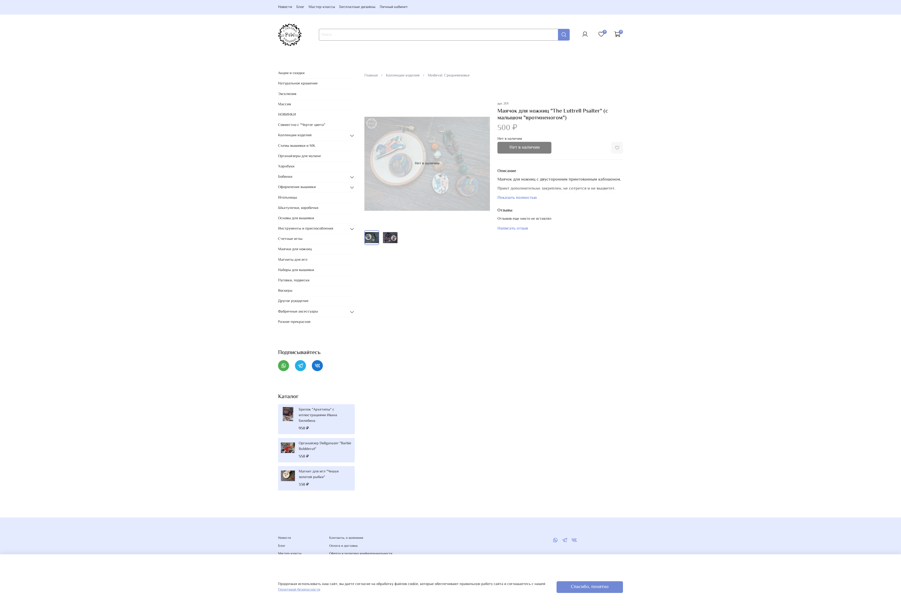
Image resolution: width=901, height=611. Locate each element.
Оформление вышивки (297, 187)
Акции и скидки (291, 73)
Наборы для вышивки (296, 270)
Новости (285, 7)
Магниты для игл (292, 260)
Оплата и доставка (343, 546)
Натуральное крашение (298, 84)
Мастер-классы (322, 7)
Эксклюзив (287, 94)
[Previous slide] (372, 163)
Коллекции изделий (403, 76)
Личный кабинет (394, 7)
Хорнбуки (286, 167)
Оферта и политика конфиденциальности (360, 553)
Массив (284, 104)
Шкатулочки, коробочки (298, 208)
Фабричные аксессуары (298, 312)
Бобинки (285, 177)
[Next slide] (482, 163)
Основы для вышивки (296, 218)
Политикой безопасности (299, 590)
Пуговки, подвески (293, 280)
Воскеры (285, 291)
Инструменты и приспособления (305, 229)
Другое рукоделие (293, 301)
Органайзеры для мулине (299, 156)
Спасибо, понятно (590, 587)
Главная (371, 76)
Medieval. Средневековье (449, 76)
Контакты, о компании (346, 538)
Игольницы (287, 198)
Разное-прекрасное (294, 322)
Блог (300, 7)
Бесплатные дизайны (357, 7)
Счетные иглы (290, 239)
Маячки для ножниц (295, 249)
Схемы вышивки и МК (296, 146)
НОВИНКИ (287, 115)
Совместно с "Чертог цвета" (301, 125)
